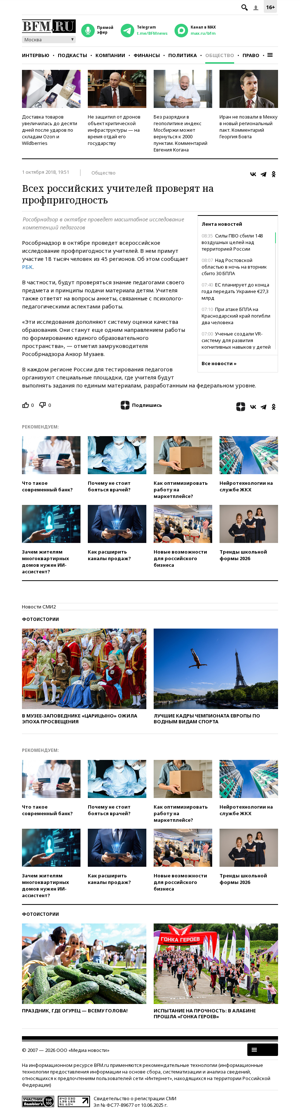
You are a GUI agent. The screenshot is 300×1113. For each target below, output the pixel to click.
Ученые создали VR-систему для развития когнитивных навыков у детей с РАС (236, 343)
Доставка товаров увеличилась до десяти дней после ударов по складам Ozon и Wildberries (49, 129)
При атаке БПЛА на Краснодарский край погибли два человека (236, 316)
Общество (219, 55)
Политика (182, 55)
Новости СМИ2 (39, 606)
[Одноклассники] (273, 174)
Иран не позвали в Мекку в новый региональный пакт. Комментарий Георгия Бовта (249, 126)
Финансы (147, 55)
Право (251, 55)
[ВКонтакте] (253, 174)
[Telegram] (263, 174)
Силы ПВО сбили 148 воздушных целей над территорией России (232, 242)
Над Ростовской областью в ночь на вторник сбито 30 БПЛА (234, 267)
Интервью (35, 55)
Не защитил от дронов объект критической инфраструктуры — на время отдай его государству (114, 129)
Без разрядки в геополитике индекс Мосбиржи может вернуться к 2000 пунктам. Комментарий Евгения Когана (180, 133)
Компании (110, 55)
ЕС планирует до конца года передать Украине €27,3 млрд (235, 291)
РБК (27, 266)
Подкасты (72, 55)
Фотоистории (40, 619)
